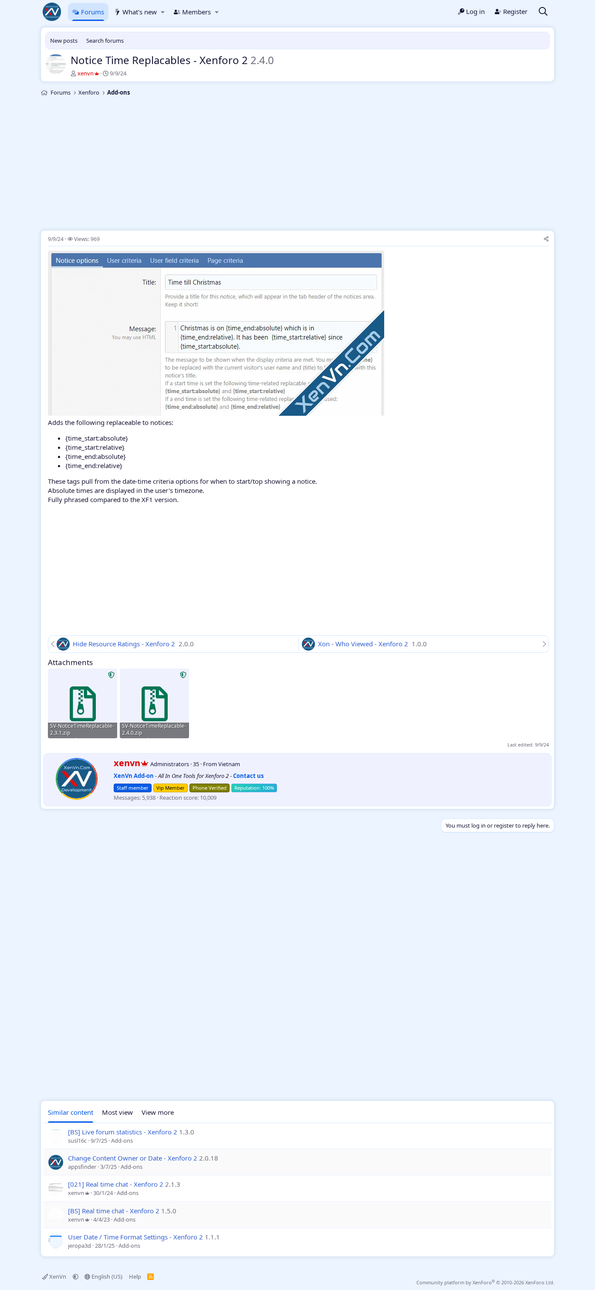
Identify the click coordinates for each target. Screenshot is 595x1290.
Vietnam (229, 764)
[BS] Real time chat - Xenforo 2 (113, 1210)
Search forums (105, 40)
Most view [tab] (117, 1112)
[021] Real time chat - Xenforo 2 (115, 1184)
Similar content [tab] (70, 1112)
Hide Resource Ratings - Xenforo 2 (125, 643)
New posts (64, 40)
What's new (139, 11)
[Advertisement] (297, 165)
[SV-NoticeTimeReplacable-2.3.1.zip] (82, 703)
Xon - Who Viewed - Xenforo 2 (364, 643)
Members (196, 11)
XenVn (58, 1276)
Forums (92, 11)
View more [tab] (158, 1112)
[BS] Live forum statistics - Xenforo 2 (122, 1131)
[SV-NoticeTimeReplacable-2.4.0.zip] (154, 703)
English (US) (106, 1276)
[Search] (543, 12)
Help (135, 1276)
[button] (162, 12)
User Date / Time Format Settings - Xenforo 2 (135, 1236)
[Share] (546, 239)
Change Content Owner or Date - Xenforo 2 (132, 1158)
